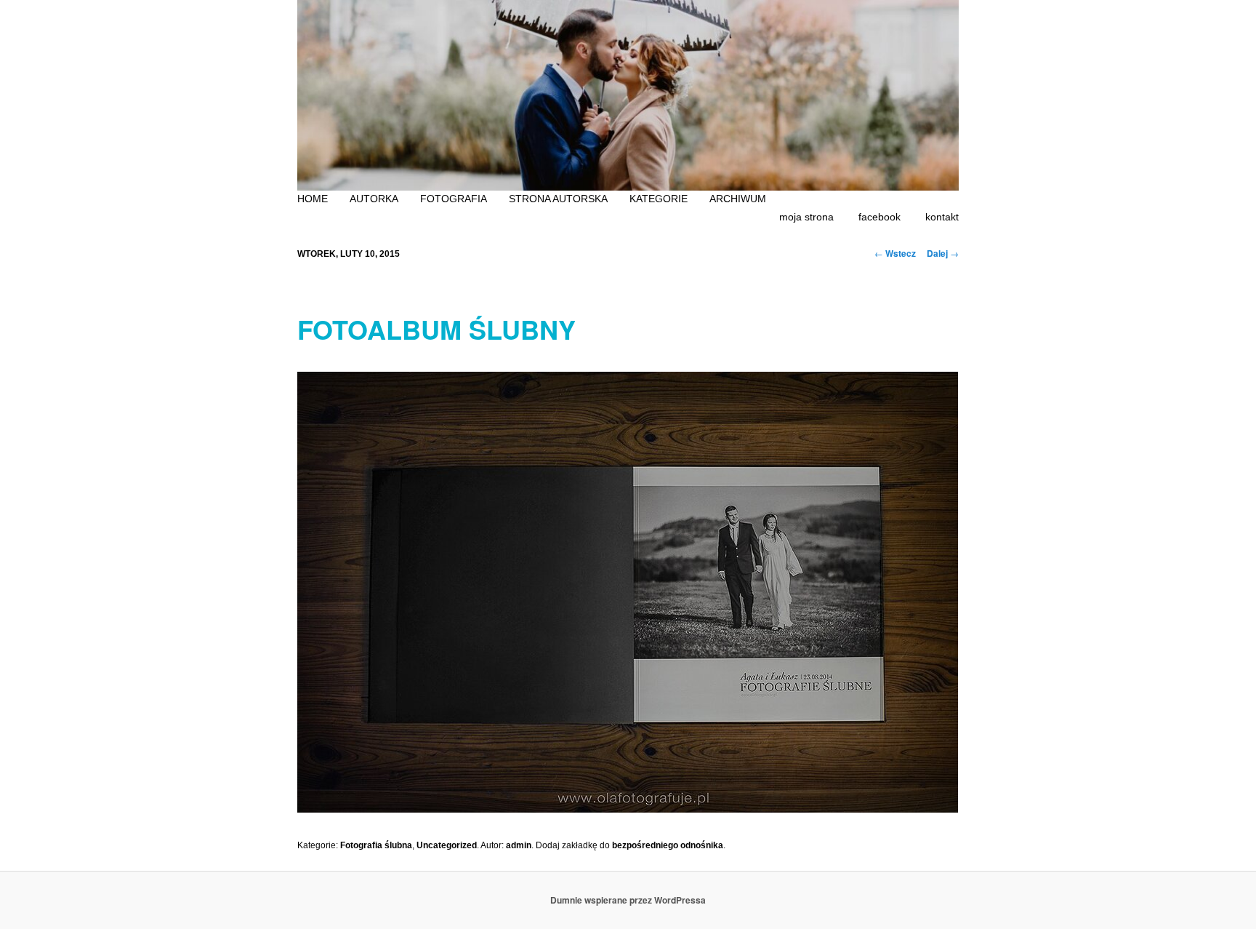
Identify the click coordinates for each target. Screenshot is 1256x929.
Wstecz (895, 253)
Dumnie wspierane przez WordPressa (628, 899)
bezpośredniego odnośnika (667, 845)
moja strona (806, 217)
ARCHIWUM (737, 198)
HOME (312, 198)
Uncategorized (446, 845)
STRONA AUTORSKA (558, 198)
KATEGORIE (658, 198)
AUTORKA (374, 198)
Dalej (943, 253)
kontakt (942, 217)
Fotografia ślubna (376, 845)
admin (518, 845)
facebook (879, 217)
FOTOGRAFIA (453, 198)
